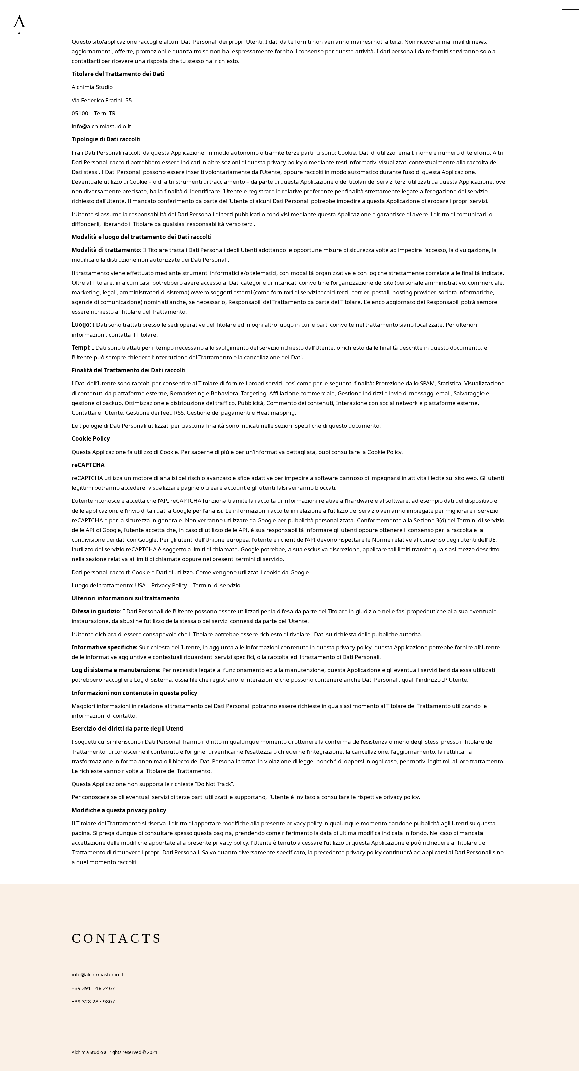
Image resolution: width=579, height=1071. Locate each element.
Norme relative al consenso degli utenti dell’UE (433, 539)
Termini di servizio (216, 585)
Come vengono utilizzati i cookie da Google (252, 572)
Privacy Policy (169, 585)
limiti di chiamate (215, 549)
